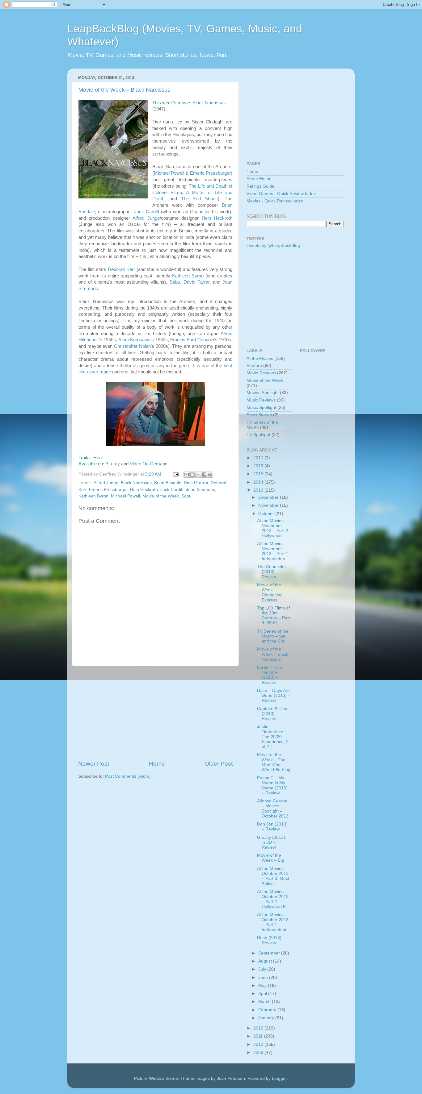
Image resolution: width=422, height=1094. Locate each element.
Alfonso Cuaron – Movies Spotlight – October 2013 (273, 808)
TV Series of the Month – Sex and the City (273, 636)
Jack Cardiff (146, 211)
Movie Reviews (261, 373)
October (266, 513)
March (265, 1001)
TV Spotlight (258, 434)
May (263, 985)
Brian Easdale (167, 482)
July (262, 969)
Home (157, 763)
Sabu (175, 282)
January (266, 1018)
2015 (258, 474)
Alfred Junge (146, 218)
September (269, 953)
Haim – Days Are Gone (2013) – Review (273, 695)
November (269, 505)
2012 (258, 1028)
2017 (258, 457)
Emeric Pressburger (210, 173)
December (269, 497)
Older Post (219, 763)
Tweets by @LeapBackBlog (273, 245)
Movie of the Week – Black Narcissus (124, 90)
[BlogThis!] (192, 475)
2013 (258, 490)
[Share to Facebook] (204, 475)
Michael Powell (169, 173)
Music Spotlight (261, 407)
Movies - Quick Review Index (275, 201)
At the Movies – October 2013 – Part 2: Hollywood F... (273, 899)
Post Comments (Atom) (128, 776)
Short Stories (259, 415)
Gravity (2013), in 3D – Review (271, 842)
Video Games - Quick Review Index (281, 193)
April (263, 993)
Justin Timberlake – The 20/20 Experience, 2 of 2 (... (273, 736)
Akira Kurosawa (134, 339)
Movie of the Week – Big (270, 858)
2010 (258, 1044)
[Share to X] (198, 475)
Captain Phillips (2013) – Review (272, 713)
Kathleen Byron (188, 275)
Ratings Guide (260, 186)
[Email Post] (175, 474)
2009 (258, 1052)
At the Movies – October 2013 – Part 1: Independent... (273, 922)
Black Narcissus (209, 102)
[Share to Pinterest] (210, 475)
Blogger (279, 1078)
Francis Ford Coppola (192, 339)
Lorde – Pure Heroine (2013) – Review (270, 675)
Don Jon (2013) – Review (272, 826)
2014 (258, 482)
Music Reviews (261, 400)
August (265, 961)
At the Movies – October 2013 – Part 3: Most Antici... (273, 876)
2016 (258, 466)
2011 (258, 1036)
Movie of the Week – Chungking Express (270, 592)
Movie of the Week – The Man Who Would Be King (273, 762)
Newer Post (93, 763)
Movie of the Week (160, 496)
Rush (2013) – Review (271, 940)
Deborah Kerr (121, 269)
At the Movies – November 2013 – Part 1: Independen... (273, 551)
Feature (254, 365)
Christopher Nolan (132, 346)
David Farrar (196, 282)
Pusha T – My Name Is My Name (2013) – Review (272, 785)
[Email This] (187, 475)
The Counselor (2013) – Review (271, 571)
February (267, 1010)
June (263, 977)
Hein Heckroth (217, 218)
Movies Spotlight (263, 392)
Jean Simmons (200, 489)
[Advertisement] (155, 712)
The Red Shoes (199, 198)
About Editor (259, 179)
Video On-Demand (148, 463)
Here (98, 457)
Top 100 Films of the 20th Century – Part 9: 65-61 (273, 616)
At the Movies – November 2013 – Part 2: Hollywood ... (273, 528)
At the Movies (260, 358)
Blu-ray (112, 463)
